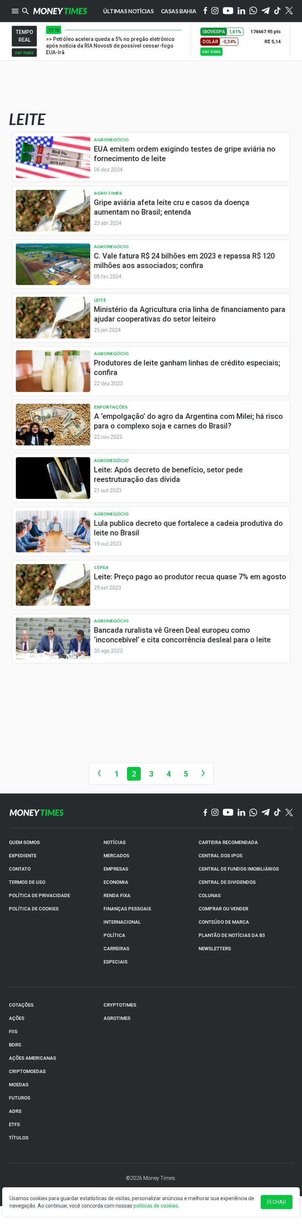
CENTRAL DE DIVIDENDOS (227, 882)
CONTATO (20, 869)
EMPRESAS (115, 869)
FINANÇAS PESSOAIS (127, 908)
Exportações (110, 407)
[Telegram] (265, 11)
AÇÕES (16, 1018)
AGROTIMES (116, 1018)
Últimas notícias (128, 11)
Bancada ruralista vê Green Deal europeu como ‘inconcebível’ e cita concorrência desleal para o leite (182, 635)
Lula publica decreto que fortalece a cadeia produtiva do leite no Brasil (188, 528)
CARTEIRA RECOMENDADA (228, 842)
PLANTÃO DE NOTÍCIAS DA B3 (232, 935)
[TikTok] (277, 812)
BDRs (15, 1045)
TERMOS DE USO (27, 882)
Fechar (276, 1202)
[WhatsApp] (253, 11)
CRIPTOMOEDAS (27, 1071)
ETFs (14, 1124)
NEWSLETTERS (215, 948)
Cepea (101, 567)
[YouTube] (228, 11)
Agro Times (108, 193)
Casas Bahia (178, 11)
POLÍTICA (114, 935)
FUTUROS (19, 1098)
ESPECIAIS (115, 962)
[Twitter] (289, 11)
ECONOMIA (115, 882)
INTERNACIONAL (122, 922)
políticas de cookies (155, 1206)
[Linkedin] (241, 11)
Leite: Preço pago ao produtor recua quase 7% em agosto (190, 576)
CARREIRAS (116, 948)
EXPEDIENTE (22, 855)
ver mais (24, 52)
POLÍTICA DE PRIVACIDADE (39, 895)
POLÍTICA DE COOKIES (34, 908)
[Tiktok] (277, 11)
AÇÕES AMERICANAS (32, 1058)
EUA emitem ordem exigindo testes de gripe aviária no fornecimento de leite (184, 154)
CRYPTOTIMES (119, 1005)
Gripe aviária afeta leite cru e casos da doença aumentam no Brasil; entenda (171, 207)
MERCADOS (116, 855)
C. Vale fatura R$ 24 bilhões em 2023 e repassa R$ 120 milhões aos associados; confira (184, 260)
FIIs (13, 1031)
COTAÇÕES (21, 1005)
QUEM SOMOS (24, 842)
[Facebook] (205, 11)
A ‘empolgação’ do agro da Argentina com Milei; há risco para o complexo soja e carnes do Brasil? (188, 421)
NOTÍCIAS (114, 842)
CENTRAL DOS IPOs (220, 855)
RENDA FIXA (116, 895)
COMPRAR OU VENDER (223, 908)
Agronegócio (111, 139)
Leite (100, 300)
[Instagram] (215, 11)
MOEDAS (18, 1084)
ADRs (15, 1111)
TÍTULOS (18, 1137)
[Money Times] (60, 11)
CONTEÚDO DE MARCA (224, 922)
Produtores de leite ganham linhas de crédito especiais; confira (187, 367)
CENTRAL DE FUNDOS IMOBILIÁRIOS (239, 869)
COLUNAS (210, 895)
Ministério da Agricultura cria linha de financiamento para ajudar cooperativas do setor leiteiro (189, 314)
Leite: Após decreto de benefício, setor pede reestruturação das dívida (168, 474)
